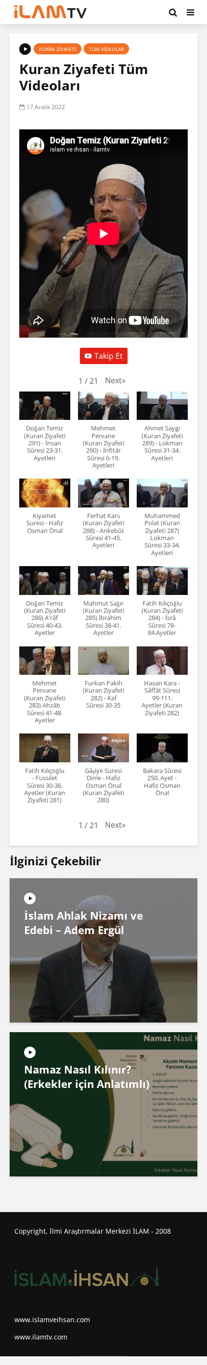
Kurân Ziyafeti (57, 49)
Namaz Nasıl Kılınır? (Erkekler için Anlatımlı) (86, 1076)
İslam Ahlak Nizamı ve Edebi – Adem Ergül (83, 922)
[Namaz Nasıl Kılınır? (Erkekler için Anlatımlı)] (103, 1104)
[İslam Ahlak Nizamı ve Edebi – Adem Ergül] (103, 950)
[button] (115, 380)
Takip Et (108, 356)
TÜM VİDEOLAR (106, 49)
